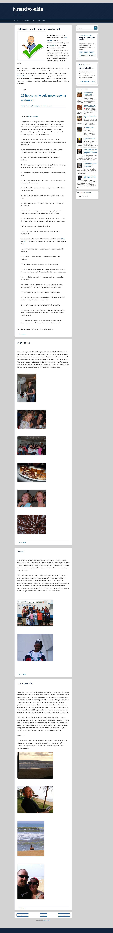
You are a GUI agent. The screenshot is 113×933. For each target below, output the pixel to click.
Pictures (28, 106)
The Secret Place (25, 683)
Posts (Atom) (47, 920)
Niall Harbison (33, 116)
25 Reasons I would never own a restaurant (38, 28)
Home (16, 20)
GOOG (26, 241)
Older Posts (64, 915)
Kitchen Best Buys (28, 20)
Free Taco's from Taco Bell (90, 117)
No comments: (22, 334)
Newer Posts (23, 915)
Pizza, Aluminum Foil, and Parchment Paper (90, 105)
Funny (23, 106)
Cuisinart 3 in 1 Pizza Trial (89, 139)
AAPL (63, 239)
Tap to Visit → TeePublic (87, 55)
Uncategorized (37, 106)
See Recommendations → (87, 81)
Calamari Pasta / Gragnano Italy (88, 93)
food (44, 106)
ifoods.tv (52, 45)
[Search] (95, 28)
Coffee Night (23, 343)
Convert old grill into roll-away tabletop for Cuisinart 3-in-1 (90, 165)
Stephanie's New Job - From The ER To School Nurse (90, 177)
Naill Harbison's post (24, 76)
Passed (20, 551)
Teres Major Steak (89, 127)
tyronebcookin (27, 9)
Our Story (41, 20)
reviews (49, 106)
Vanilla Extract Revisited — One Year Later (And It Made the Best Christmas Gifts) (90, 151)
